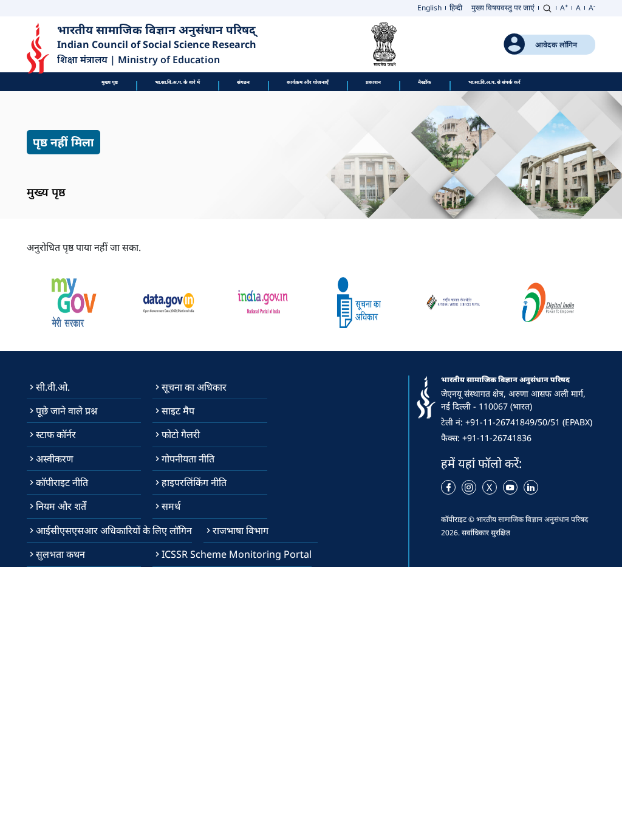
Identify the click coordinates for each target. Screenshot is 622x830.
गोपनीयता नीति (188, 458)
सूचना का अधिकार (194, 387)
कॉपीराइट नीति (62, 482)
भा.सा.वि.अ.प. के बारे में (177, 81)
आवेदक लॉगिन (556, 44)
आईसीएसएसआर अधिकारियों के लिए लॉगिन (114, 530)
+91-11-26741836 (496, 438)
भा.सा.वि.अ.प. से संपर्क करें (494, 81)
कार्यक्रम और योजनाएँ (308, 81)
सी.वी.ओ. (53, 387)
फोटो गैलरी (181, 434)
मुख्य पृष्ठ (109, 81)
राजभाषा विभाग (240, 530)
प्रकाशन (373, 81)
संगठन (243, 81)
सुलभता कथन (60, 554)
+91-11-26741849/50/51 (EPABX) (528, 422)
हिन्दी (455, 7)
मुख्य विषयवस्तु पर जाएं (503, 7)
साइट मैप (178, 410)
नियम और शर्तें (61, 506)
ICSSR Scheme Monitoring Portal (237, 554)
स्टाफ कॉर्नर (56, 434)
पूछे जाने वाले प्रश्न (66, 410)
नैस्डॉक (424, 81)
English (429, 7)
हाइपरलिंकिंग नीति (194, 482)
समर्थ (171, 506)
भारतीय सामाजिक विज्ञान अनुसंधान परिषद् (158, 29)
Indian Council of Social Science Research (156, 44)
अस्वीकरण (54, 458)
